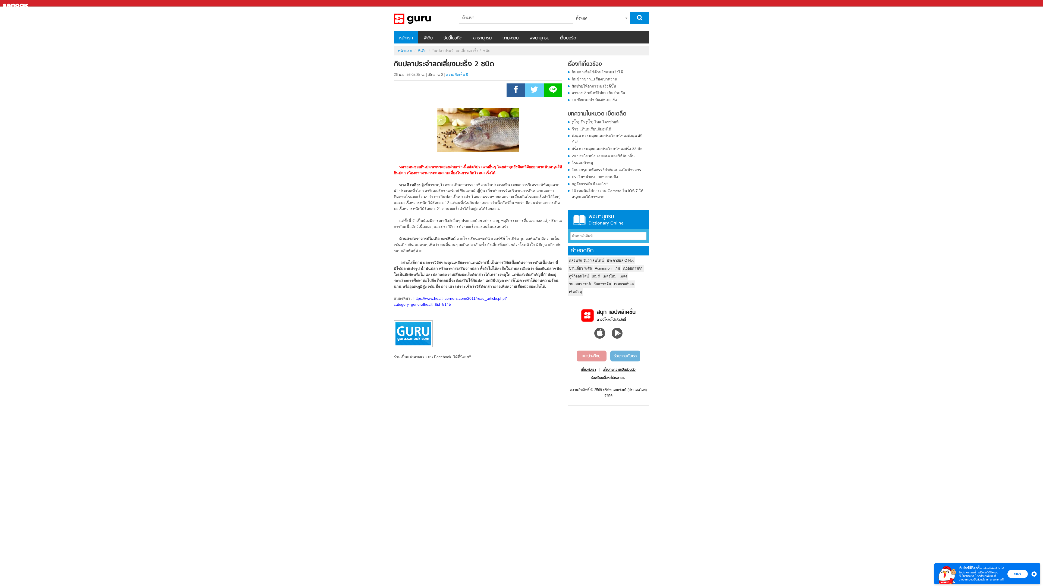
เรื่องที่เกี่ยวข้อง (585, 64)
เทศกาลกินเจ (624, 284)
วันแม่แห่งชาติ (580, 284)
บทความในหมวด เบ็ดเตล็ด (597, 114)
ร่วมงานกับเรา (625, 356)
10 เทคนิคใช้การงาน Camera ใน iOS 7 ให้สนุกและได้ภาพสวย (607, 194)
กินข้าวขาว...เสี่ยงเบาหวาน (594, 79)
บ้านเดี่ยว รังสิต (580, 268)
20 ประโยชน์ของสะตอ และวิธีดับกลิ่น (603, 156)
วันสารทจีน (602, 284)
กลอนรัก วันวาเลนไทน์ (586, 260)
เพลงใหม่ (610, 276)
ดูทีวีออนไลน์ (579, 276)
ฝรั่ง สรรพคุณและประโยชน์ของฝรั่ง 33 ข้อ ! (608, 149)
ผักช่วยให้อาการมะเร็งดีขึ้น (594, 86)
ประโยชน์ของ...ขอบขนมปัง (595, 177)
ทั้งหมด (582, 18)
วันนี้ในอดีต (453, 38)
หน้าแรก (406, 38)
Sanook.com (16, 3)
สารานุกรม (482, 38)
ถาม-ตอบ (510, 38)
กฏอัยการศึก (632, 268)
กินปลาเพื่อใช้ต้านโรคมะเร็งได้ (597, 72)
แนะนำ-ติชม (591, 356)
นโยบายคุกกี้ (997, 579)
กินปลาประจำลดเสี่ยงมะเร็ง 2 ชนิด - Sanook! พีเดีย (422, 18)
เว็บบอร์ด (568, 38)
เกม (617, 268)
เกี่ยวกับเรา (588, 370)
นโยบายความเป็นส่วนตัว (972, 579)
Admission (603, 268)
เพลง (623, 276)
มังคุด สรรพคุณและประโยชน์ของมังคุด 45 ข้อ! (607, 139)
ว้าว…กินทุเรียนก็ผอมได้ (591, 129)
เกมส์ (596, 276)
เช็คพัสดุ (575, 292)
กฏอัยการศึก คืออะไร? (590, 184)
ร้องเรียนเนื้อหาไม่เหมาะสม (608, 378)
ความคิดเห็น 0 (457, 75)
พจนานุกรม (539, 38)
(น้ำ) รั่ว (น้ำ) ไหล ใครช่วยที (595, 122)
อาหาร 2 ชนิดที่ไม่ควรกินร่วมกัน (598, 93)
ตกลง (1017, 573)
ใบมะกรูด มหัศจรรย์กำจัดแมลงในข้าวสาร (606, 170)
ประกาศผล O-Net (620, 260)
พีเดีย (428, 38)
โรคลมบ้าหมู (582, 163)
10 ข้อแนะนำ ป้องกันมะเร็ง (594, 100)
